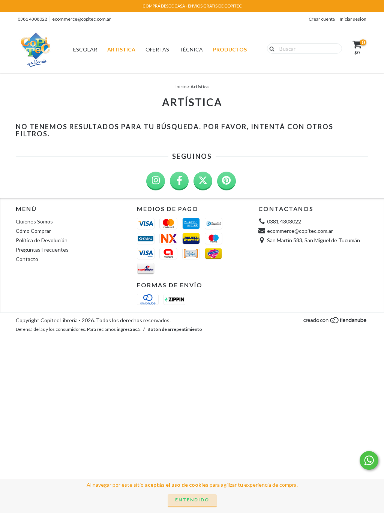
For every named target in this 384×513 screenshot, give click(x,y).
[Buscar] (270, 48)
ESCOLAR (85, 49)
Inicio (181, 86)
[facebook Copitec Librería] (179, 181)
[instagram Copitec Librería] (155, 181)
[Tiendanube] (335, 322)
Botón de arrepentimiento (174, 329)
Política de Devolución (42, 240)
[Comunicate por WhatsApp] (369, 460)
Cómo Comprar (33, 231)
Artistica (121, 49)
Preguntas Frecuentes (42, 249)
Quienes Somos (34, 221)
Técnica (191, 49)
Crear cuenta (322, 19)
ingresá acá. (129, 329)
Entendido (192, 499)
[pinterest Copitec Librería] (226, 181)
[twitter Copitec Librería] (203, 181)
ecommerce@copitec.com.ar (81, 19)
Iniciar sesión (353, 19)
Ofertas (157, 49)
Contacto (27, 259)
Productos (230, 49)
